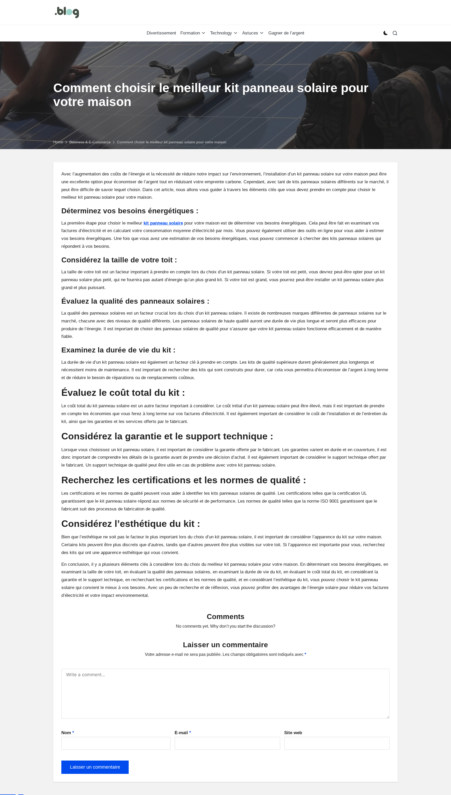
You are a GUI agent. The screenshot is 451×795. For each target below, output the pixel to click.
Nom (67, 732)
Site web (293, 732)
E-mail (183, 732)
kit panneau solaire (163, 223)
